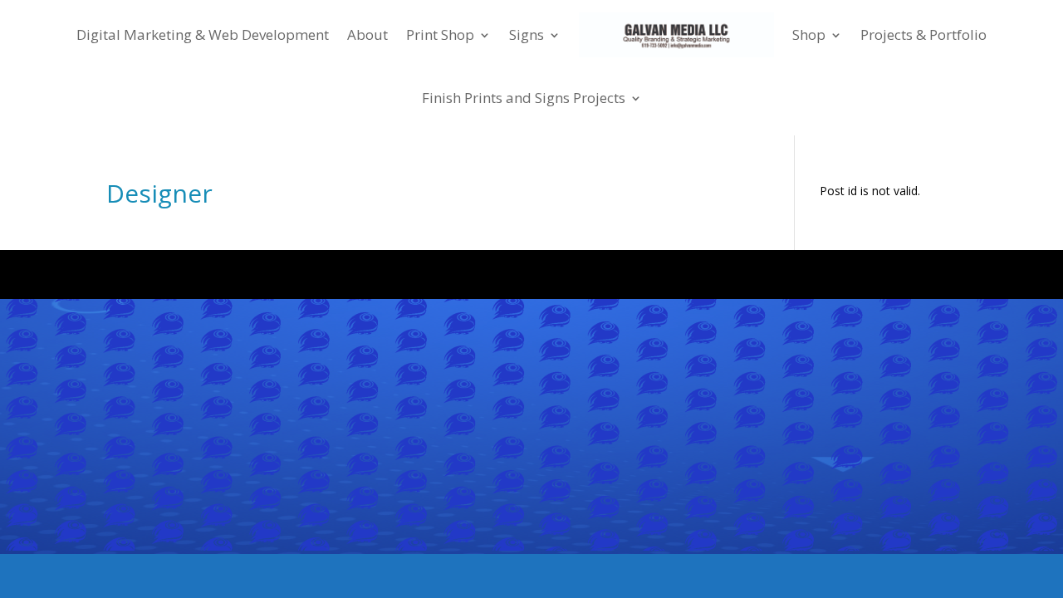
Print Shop (440, 34)
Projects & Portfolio (923, 34)
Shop (808, 34)
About (367, 34)
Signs (526, 34)
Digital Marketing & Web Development (202, 34)
